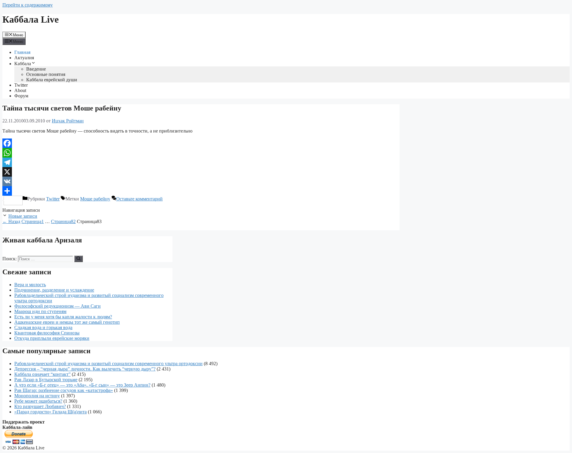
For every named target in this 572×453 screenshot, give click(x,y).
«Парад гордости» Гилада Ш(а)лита (50, 411)
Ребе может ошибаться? (38, 401)
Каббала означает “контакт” (42, 374)
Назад (11, 221)
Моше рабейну (95, 198)
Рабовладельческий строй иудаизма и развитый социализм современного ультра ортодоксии (108, 363)
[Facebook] (201, 143)
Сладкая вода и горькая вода (43, 327)
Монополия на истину (37, 395)
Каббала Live (30, 19)
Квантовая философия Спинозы (47, 332)
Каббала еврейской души (51, 79)
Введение (36, 68)
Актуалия (24, 57)
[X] (201, 172)
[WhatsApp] (201, 153)
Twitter (21, 85)
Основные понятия (45, 74)
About (20, 90)
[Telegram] (201, 162)
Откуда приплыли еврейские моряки (51, 338)
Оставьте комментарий (139, 198)
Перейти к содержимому (27, 4)
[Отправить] (201, 191)
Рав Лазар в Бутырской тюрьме (45, 379)
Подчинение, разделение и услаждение (54, 289)
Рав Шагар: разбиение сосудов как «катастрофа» (63, 390)
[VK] (201, 181)
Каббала (22, 63)
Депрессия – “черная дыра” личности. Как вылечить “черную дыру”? (85, 368)
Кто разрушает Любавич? (40, 406)
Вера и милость (30, 284)
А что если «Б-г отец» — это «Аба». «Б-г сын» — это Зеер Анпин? (82, 384)
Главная (22, 52)
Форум (21, 95)
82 (63, 221)
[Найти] (78, 259)
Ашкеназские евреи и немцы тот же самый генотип (67, 322)
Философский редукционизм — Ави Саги (57, 306)
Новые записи (22, 216)
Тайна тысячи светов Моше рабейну (61, 108)
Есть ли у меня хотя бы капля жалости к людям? (63, 316)
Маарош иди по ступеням (40, 311)
